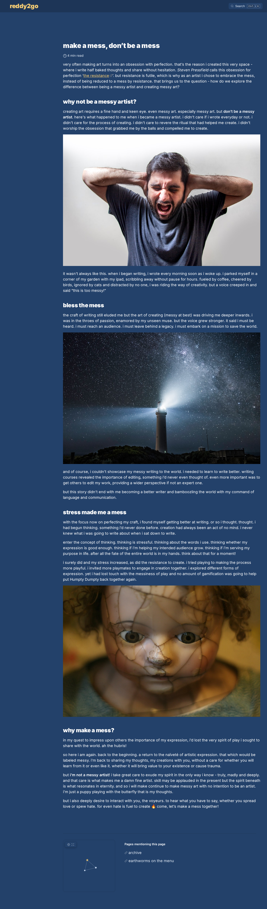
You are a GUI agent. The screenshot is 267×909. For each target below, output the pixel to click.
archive (135, 852)
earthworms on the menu (151, 861)
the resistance (96, 75)
